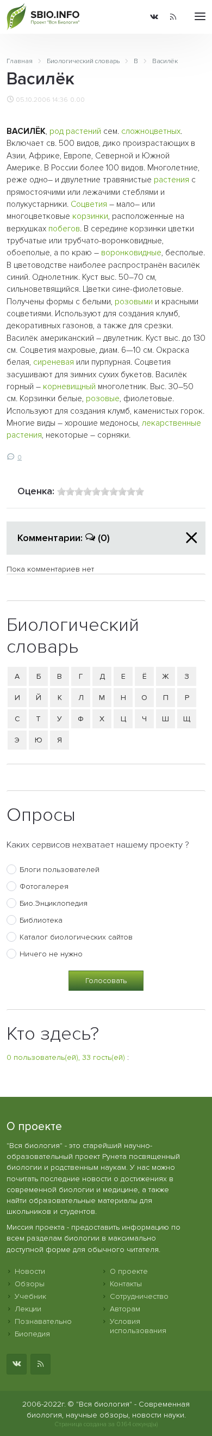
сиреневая (53, 362)
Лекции (28, 1309)
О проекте (129, 1271)
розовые (103, 399)
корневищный (69, 387)
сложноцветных (150, 131)
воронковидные (131, 253)
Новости (30, 1271)
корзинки (90, 216)
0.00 (77, 99)
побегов (64, 229)
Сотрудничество (139, 1296)
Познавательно (43, 1321)
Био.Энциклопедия (54, 903)
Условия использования (138, 1326)
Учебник (30, 1296)
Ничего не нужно (51, 954)
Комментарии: (63, 538)
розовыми (134, 302)
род (56, 131)
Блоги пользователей (59, 869)
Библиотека (41, 920)
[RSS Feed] (173, 17)
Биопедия (32, 1334)
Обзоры (30, 1283)
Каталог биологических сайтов (76, 937)
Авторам (125, 1309)
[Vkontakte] (154, 17)
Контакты (126, 1283)
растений (83, 131)
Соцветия (89, 204)
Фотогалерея (44, 886)
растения (171, 180)
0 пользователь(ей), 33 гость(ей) (66, 1057)
